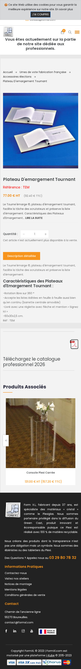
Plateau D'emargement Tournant (25, 81)
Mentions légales (16, 589)
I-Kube (50, 655)
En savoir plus (64, 9)
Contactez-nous (16, 573)
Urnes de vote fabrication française (43, 72)
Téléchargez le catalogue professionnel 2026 (31, 362)
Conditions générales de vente (25, 595)
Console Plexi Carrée (40, 473)
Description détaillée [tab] (21, 256)
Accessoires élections (17, 77)
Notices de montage (18, 584)
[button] (76, 32)
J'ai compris (40, 14)
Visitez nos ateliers (17, 578)
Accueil (8, 72)
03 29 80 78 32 (62, 557)
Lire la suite (34, 218)
